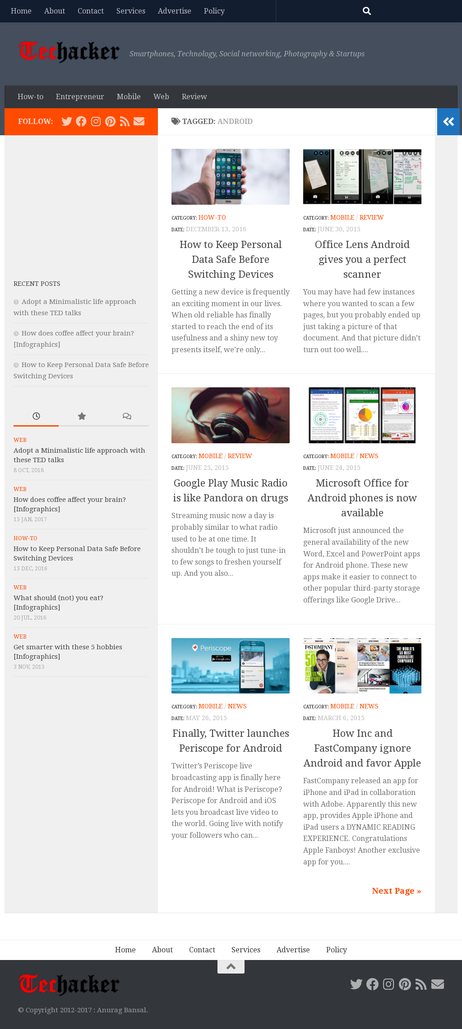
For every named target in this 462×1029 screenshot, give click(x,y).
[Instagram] (95, 121)
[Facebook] (81, 121)
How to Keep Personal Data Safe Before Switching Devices (231, 259)
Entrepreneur (80, 96)
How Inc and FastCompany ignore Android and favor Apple (362, 748)
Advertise (174, 11)
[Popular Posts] (81, 417)
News (369, 455)
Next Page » (396, 891)
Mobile (129, 96)
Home (21, 11)
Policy (214, 11)
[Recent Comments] (126, 417)
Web (161, 96)
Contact (91, 11)
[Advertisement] (81, 200)
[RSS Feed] (124, 121)
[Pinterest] (110, 121)
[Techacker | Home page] (69, 52)
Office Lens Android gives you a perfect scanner (362, 259)
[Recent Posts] (36, 417)
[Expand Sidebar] (448, 121)
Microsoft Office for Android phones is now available (362, 498)
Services (130, 11)
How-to (30, 96)
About (54, 11)
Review (194, 96)
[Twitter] (66, 121)
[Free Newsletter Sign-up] (139, 121)
